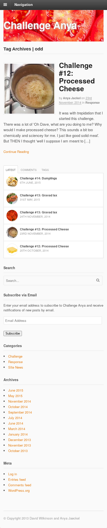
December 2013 (19, 439)
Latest (11, 170)
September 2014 (20, 412)
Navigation (23, 4)
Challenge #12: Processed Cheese (77, 76)
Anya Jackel (72, 98)
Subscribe (12, 333)
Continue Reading (16, 151)
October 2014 (18, 406)
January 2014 (18, 434)
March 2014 (16, 428)
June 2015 (15, 390)
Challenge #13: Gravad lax (38, 195)
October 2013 (18, 450)
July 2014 (15, 417)
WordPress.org (19, 490)
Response (92, 102)
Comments (29, 170)
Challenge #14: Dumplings (38, 178)
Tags (45, 170)
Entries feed (17, 479)
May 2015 (15, 395)
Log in (12, 474)
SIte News (15, 367)
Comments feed (19, 485)
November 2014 (19, 401)
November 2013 (19, 445)
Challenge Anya (40, 25)
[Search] (98, 280)
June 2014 (15, 423)
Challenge (15, 356)
